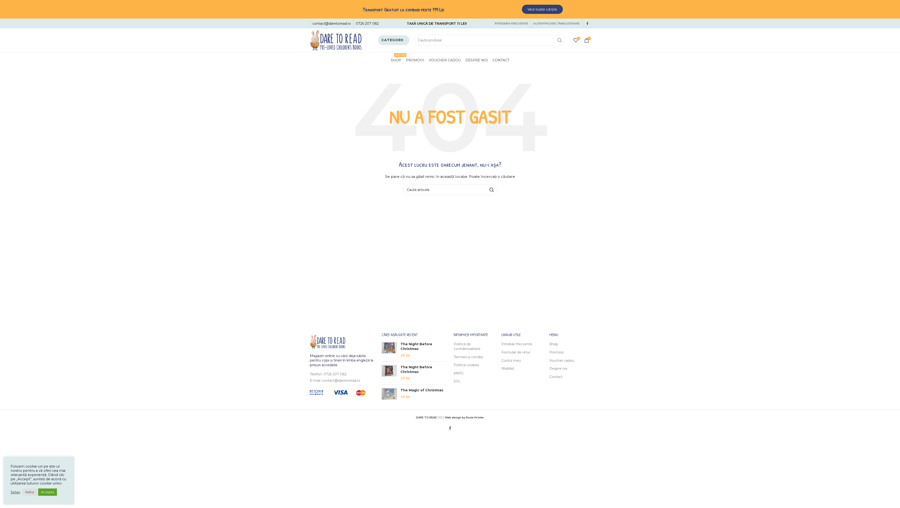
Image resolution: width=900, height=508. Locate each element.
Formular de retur (515, 352)
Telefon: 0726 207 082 (328, 374)
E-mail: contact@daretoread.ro (335, 380)
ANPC (459, 373)
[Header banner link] (450, 9)
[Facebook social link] (587, 23)
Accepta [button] (47, 492)
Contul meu (511, 360)
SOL (457, 381)
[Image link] (327, 341)
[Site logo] (336, 40)
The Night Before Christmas (416, 346)
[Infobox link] (331, 23)
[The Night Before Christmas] (389, 350)
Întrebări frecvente (516, 344)
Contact (556, 377)
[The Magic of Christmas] (389, 394)
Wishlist (507, 368)
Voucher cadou (561, 360)
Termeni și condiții (468, 357)
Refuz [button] (29, 492)
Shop (553, 344)
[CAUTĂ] (559, 40)
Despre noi (558, 368)
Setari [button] (15, 492)
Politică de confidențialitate (467, 346)
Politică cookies (466, 365)
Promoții (556, 352)
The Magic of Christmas (421, 390)
